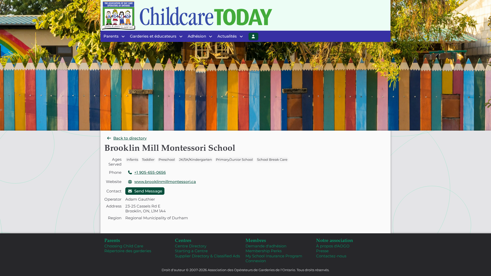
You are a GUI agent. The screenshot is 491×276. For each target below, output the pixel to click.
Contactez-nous (331, 256)
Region (114, 217)
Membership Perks (264, 250)
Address (113, 206)
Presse (322, 250)
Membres (256, 240)
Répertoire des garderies (127, 250)
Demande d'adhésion (266, 246)
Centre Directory (190, 246)
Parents (112, 240)
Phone (115, 172)
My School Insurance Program (274, 256)
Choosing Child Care (123, 246)
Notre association (334, 240)
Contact (113, 191)
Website (113, 181)
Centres (183, 240)
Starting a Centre (191, 250)
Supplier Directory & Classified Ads (207, 256)
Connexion (256, 260)
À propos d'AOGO (333, 246)
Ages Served (114, 162)
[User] (253, 36)
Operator (112, 199)
